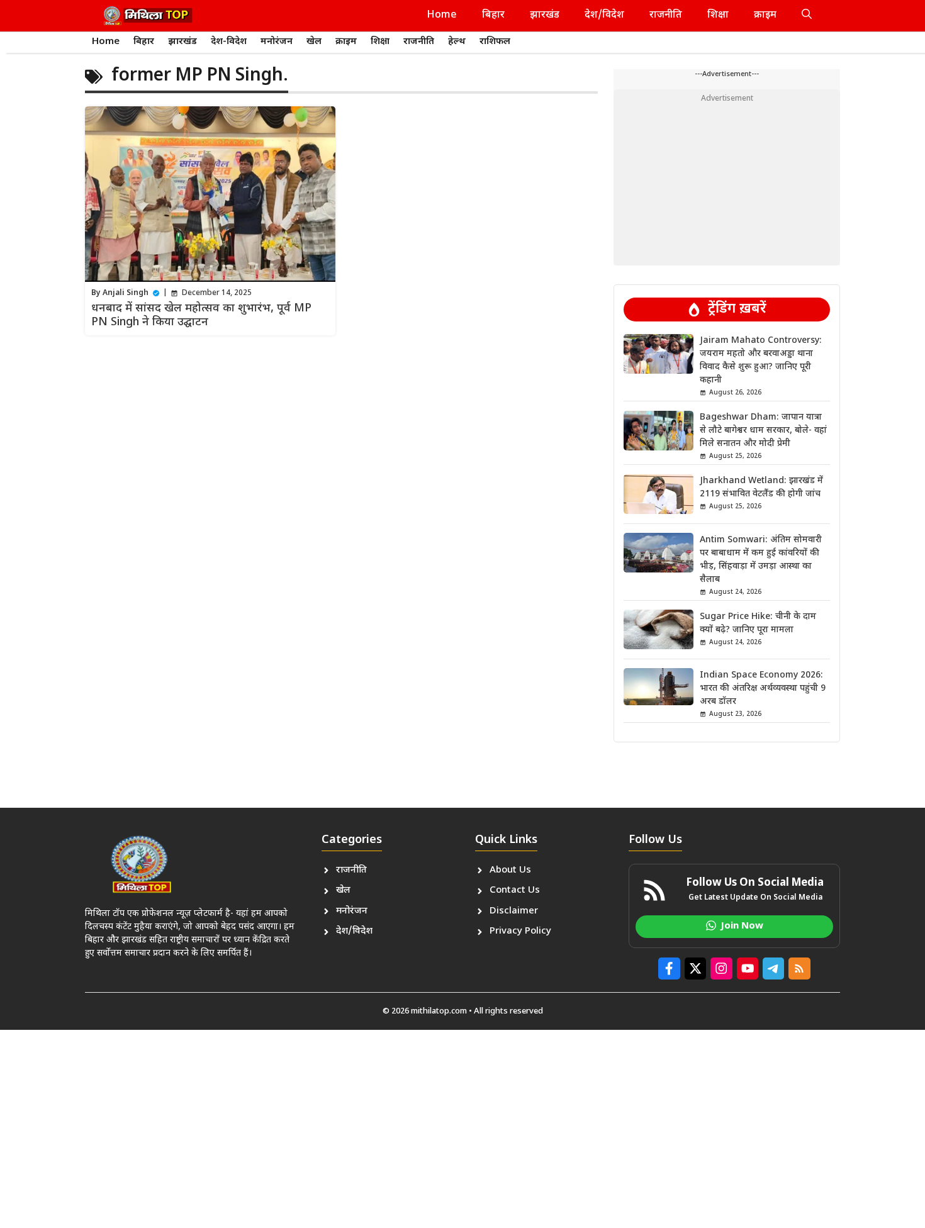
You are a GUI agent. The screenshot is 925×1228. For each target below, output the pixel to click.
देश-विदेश (229, 42)
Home (442, 15)
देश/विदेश (604, 15)
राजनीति (665, 15)
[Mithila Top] (148, 15)
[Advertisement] (727, 177)
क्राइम (765, 15)
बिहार (493, 15)
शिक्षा (718, 15)
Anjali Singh (126, 293)
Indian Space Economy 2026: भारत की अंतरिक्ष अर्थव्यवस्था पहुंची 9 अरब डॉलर (763, 688)
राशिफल (494, 42)
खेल (314, 42)
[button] (806, 15)
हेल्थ (457, 42)
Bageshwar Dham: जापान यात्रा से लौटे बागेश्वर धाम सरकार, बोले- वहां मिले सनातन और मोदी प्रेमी (763, 430)
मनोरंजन (277, 42)
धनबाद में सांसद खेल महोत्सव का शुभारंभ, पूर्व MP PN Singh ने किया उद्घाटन (201, 315)
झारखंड (544, 15)
